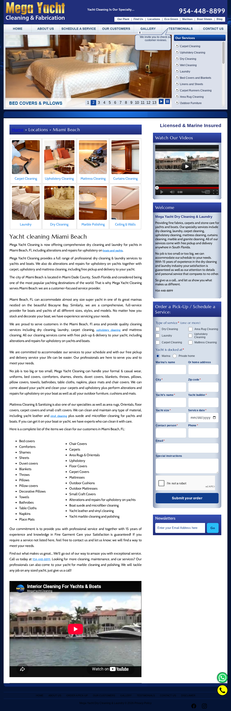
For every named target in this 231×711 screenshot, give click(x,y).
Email (160, 440)
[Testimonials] (180, 28)
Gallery (126, 695)
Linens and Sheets (191, 84)
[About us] (46, 28)
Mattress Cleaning (93, 179)
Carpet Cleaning (190, 46)
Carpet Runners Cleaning (196, 90)
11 (143, 103)
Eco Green (171, 19)
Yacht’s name (165, 395)
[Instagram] (204, 706)
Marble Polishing (93, 224)
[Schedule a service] (79, 28)
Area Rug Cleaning (192, 96)
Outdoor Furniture (191, 103)
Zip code (194, 379)
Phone (193, 425)
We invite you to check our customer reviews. (156, 38)
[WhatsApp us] (222, 677)
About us (55, 695)
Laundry (185, 71)
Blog (219, 19)
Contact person (167, 425)
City (159, 379)
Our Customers (104, 695)
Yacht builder (197, 395)
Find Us (138, 19)
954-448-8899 (202, 11)
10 (137, 103)
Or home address (199, 362)
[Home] (18, 28)
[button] (161, 102)
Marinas (187, 19)
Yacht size (163, 410)
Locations (154, 19)
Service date (197, 410)
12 (148, 103)
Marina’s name (165, 362)
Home (17, 129)
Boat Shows (205, 19)
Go (212, 528)
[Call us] (222, 690)
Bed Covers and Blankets (195, 77)
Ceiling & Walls (125, 224)
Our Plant (123, 19)
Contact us (168, 695)
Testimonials (146, 695)
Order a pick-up (77, 695)
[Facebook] (194, 706)
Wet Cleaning (188, 65)
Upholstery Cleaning (192, 52)
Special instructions (169, 456)
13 (154, 103)
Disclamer (188, 695)
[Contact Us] (212, 28)
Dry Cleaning (188, 58)
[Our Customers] (116, 28)
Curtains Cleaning (125, 179)
